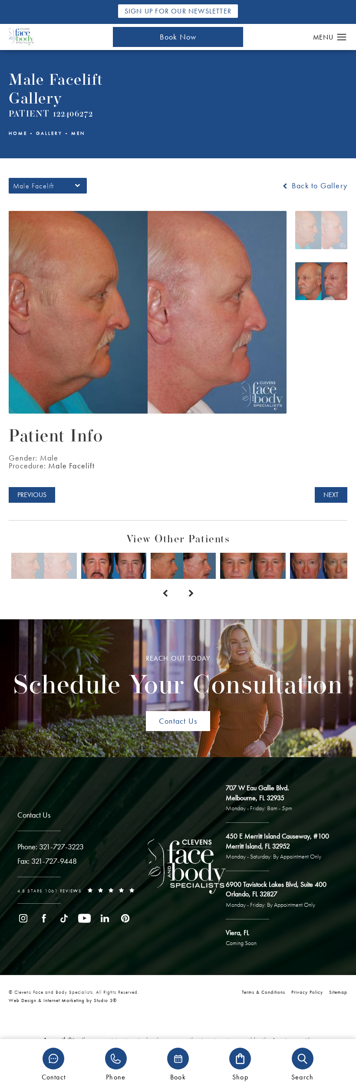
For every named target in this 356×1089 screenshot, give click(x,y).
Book (178, 1076)
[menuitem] (23, 918)
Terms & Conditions (263, 992)
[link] (50, 847)
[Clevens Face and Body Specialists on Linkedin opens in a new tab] (104, 918)
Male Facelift (71, 466)
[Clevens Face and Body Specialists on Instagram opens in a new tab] (23, 918)
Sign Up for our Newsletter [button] (178, 11)
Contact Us (178, 721)
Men (78, 133)
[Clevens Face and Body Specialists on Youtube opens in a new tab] (84, 918)
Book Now (178, 37)
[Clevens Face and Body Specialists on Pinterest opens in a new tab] (125, 918)
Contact (54, 1076)
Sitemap (338, 992)
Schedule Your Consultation (178, 677)
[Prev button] (165, 594)
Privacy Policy (307, 992)
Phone (115, 1076)
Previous (31, 494)
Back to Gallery (318, 186)
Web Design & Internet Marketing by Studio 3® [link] (63, 1000)
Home (18, 133)
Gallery (49, 133)
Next (331, 494)
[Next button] (191, 594)
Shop (240, 1076)
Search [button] (302, 1076)
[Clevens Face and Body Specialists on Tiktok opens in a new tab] (64, 918)
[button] (341, 37)
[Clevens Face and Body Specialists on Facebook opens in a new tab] (43, 918)
